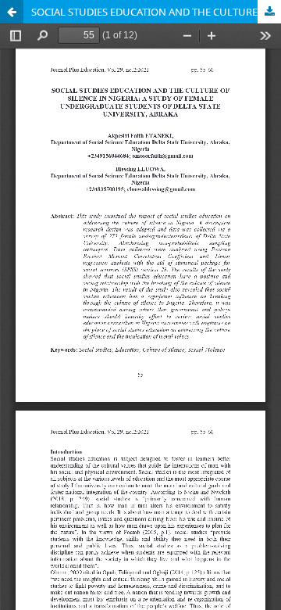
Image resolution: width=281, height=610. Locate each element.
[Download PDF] (269, 11)
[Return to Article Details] (11, 11)
